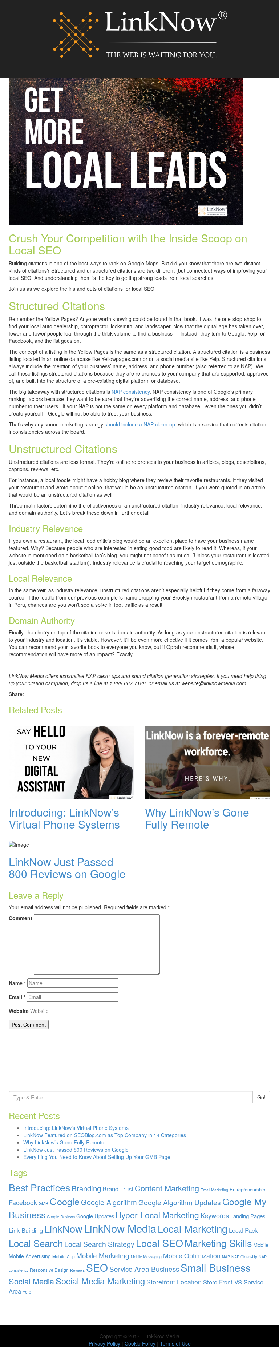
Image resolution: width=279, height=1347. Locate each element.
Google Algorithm (109, 1202)
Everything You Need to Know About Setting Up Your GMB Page (96, 1156)
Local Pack (243, 1230)
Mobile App (63, 1256)
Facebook (23, 1202)
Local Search (36, 1243)
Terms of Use (175, 1343)
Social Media (31, 1281)
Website (19, 1010)
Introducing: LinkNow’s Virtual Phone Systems (64, 818)
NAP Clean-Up (244, 1256)
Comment (20, 918)
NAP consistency (131, 391)
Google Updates (95, 1216)
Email (17, 997)
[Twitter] (39, 694)
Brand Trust (117, 1188)
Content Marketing (167, 1188)
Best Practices (39, 1187)
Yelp (27, 1291)
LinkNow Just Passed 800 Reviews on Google (67, 867)
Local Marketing (192, 1228)
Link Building (26, 1230)
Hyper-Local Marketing (157, 1214)
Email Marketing (214, 1189)
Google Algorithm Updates (179, 1202)
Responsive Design (49, 1270)
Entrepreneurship (247, 1189)
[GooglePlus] (47, 694)
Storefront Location (174, 1281)
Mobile (260, 1244)
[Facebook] (32, 694)
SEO (97, 1267)
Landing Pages (248, 1216)
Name (17, 983)
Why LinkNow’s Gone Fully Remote (197, 818)
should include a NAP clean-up (140, 424)
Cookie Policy (140, 1343)
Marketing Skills (218, 1243)
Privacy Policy (104, 1343)
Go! (261, 1097)
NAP (226, 1256)
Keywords (215, 1215)
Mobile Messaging (146, 1256)
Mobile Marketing (102, 1255)
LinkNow (63, 1229)
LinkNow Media (120, 1228)
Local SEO (159, 1243)
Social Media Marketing (100, 1281)
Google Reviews (61, 1216)
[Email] (62, 694)
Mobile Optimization (192, 1255)
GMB (43, 1203)
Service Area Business (144, 1269)
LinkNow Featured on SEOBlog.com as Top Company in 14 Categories (104, 1135)
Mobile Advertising (30, 1256)
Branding (86, 1188)
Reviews (77, 1270)
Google (65, 1201)
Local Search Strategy (99, 1244)
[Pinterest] (55, 694)
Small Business (216, 1267)
